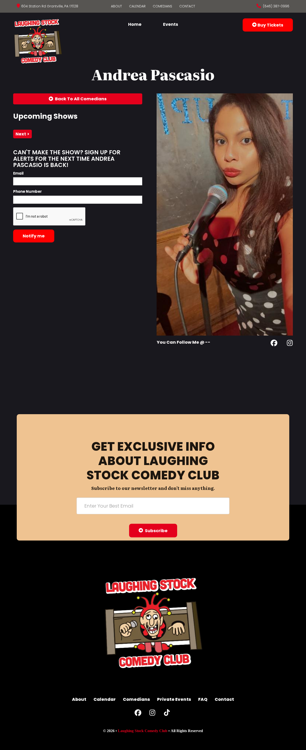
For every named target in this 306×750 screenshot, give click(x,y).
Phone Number (27, 191)
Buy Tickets (270, 25)
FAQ (203, 699)
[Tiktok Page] (167, 713)
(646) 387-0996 (275, 6)
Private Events (174, 699)
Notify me (34, 236)
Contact (187, 6)
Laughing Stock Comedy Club (142, 731)
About (116, 6)
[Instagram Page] (290, 344)
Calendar (137, 6)
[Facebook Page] (274, 344)
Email (18, 173)
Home (135, 24)
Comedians (162, 6)
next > (22, 134)
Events (170, 24)
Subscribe (155, 530)
